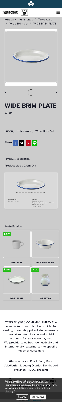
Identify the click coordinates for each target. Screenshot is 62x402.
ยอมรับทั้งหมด (38, 397)
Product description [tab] (18, 159)
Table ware (24, 131)
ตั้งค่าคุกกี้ (22, 397)
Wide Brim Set (44, 131)
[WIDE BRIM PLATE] (31, 57)
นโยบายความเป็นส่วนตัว (35, 388)
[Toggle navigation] (58, 12)
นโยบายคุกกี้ (10, 391)
